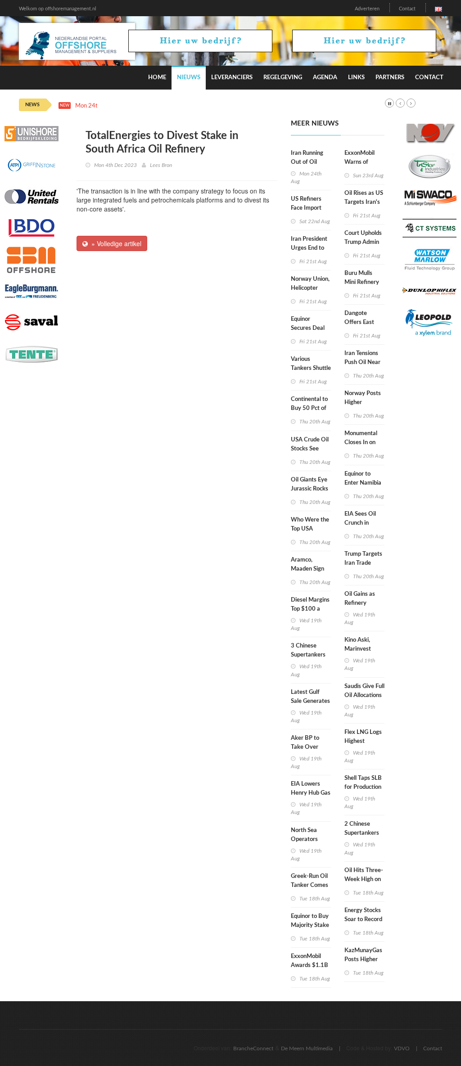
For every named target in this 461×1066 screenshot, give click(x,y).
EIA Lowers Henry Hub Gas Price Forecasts (310, 793)
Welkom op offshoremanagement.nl (57, 8)
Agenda (325, 78)
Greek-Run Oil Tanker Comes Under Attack (309, 885)
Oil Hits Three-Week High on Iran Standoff (363, 879)
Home (157, 78)
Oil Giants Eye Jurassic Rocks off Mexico (309, 489)
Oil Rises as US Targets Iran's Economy (363, 202)
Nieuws (188, 78)
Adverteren (367, 8)
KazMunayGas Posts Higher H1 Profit (363, 960)
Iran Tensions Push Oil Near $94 (362, 362)
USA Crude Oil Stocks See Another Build (310, 449)
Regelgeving (282, 78)
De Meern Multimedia (307, 1048)
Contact (407, 8)
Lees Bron (161, 165)
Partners (389, 78)
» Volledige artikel (114, 243)
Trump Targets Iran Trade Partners (363, 563)
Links (356, 78)
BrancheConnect (253, 1048)
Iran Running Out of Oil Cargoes (307, 162)
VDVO (402, 1048)
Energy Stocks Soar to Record (363, 915)
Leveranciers (232, 78)
